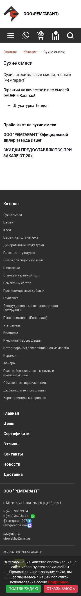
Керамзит (10, 355)
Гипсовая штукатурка (19, 253)
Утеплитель (12, 325)
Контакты (13, 454)
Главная (11, 413)
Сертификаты (17, 433)
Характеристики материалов (24, 398)
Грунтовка (10, 298)
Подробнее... (59, 582)
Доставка (13, 474)
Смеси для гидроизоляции (23, 260)
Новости (11, 464)
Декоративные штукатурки (23, 245)
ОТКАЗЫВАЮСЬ (61, 589)
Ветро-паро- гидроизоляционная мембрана (36, 348)
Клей (7, 230)
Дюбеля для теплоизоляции (24, 390)
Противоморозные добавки (23, 290)
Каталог (11, 203)
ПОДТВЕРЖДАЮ (23, 589)
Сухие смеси (12, 215)
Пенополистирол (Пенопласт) (25, 318)
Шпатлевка (11, 268)
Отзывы (11, 444)
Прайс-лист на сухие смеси (29, 124)
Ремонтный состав (17, 283)
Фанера (9, 363)
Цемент (9, 222)
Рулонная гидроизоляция (22, 340)
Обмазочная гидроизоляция (24, 382)
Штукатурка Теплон (30, 105)
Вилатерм (10, 333)
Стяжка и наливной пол (20, 275)
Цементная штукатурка (20, 237)
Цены (8, 423)
